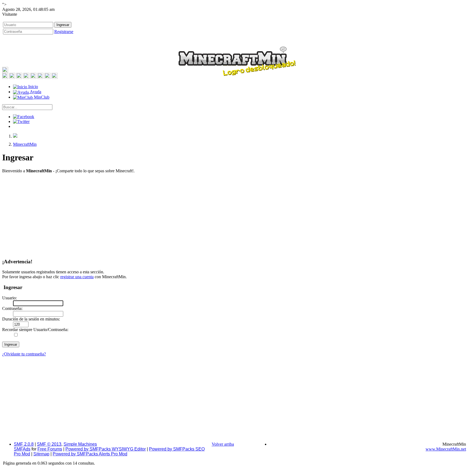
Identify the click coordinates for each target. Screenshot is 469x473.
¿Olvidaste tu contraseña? (24, 354)
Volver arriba (223, 444)
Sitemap (41, 454)
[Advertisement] (234, 216)
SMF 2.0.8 (24, 444)
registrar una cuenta (77, 276)
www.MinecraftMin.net (446, 449)
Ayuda (35, 91)
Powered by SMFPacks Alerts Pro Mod (90, 454)
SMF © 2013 (49, 444)
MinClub (41, 97)
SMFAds (22, 449)
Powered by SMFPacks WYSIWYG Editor (105, 449)
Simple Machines (80, 444)
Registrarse (63, 31)
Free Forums (49, 449)
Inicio (32, 86)
